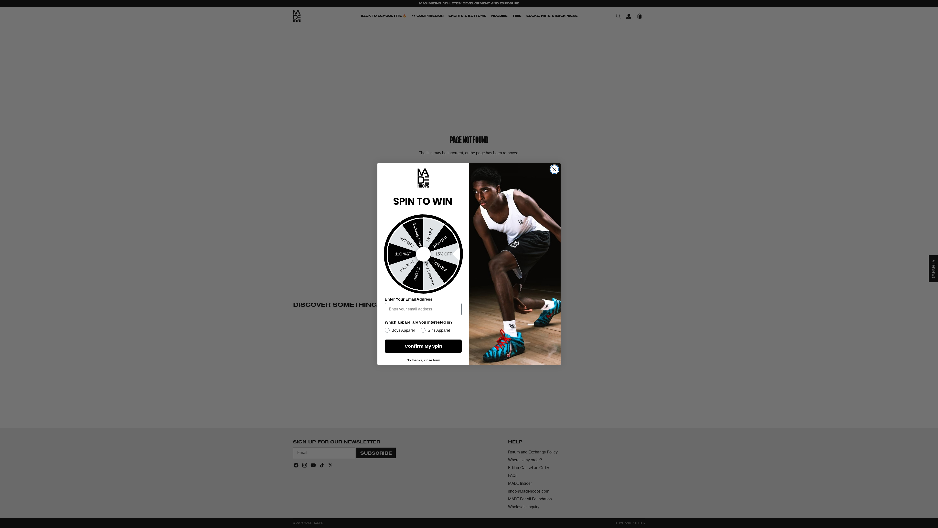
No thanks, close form (423, 360)
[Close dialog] (554, 169)
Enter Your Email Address (408, 299)
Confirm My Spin (423, 346)
